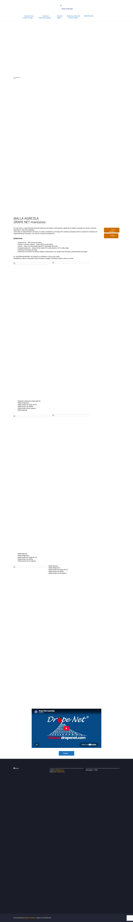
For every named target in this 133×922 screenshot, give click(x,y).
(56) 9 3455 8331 (59, 772)
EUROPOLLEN (88, 16)
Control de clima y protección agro (28, 17)
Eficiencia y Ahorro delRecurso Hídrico (73, 17)
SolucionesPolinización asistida (45, 17)
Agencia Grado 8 (30, 918)
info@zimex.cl (59, 770)
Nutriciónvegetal (59, 17)
